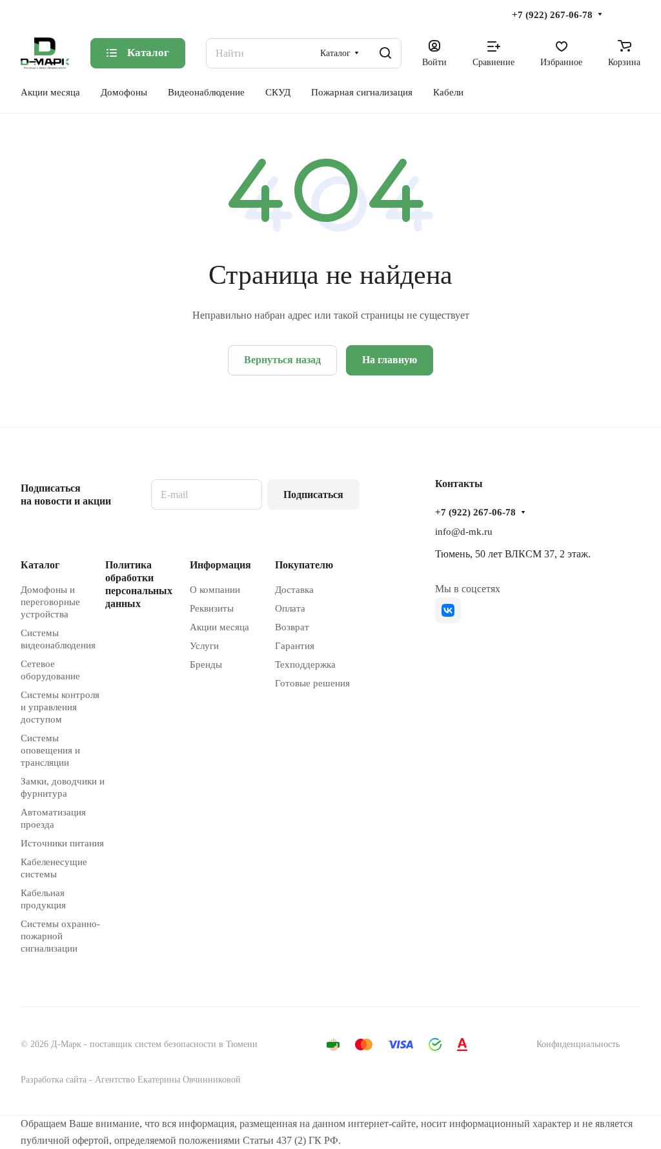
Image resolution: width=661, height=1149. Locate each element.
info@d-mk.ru (464, 531)
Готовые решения (312, 683)
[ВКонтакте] (448, 610)
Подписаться (313, 494)
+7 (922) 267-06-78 (552, 15)
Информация (220, 564)
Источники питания (62, 843)
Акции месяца (219, 627)
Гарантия (294, 646)
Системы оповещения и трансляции (50, 750)
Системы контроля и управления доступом (60, 707)
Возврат (292, 627)
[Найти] (385, 53)
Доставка (294, 589)
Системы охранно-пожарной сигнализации (60, 936)
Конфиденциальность (578, 1044)
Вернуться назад (282, 359)
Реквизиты (212, 608)
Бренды (206, 664)
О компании (215, 589)
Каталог (40, 564)
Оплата (290, 608)
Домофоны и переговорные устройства (50, 601)
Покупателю (304, 564)
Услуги (204, 646)
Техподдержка (305, 664)
